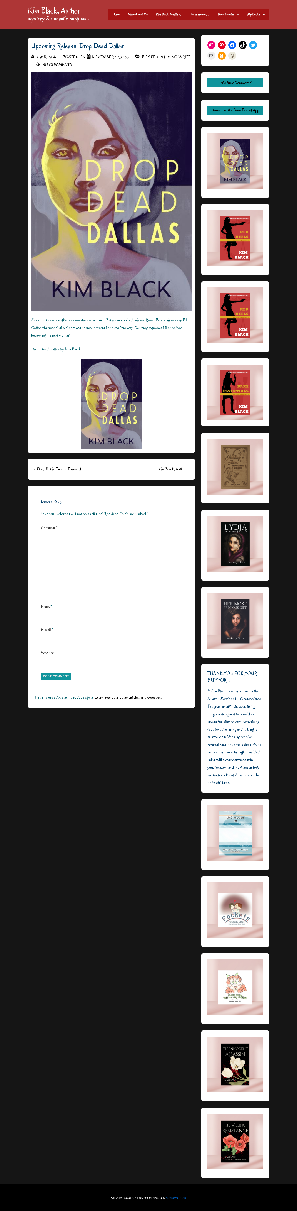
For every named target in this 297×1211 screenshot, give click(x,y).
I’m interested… (200, 14)
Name (45, 607)
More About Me (138, 14)
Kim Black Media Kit (169, 14)
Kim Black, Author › (173, 469)
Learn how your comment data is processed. (128, 697)
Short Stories (226, 14)
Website (47, 653)
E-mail (46, 630)
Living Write (177, 57)
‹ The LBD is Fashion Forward (57, 469)
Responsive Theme (176, 1197)
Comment (49, 527)
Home (116, 14)
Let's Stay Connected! (235, 83)
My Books (254, 14)
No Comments (57, 65)
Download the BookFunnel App (235, 110)
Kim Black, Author (54, 10)
